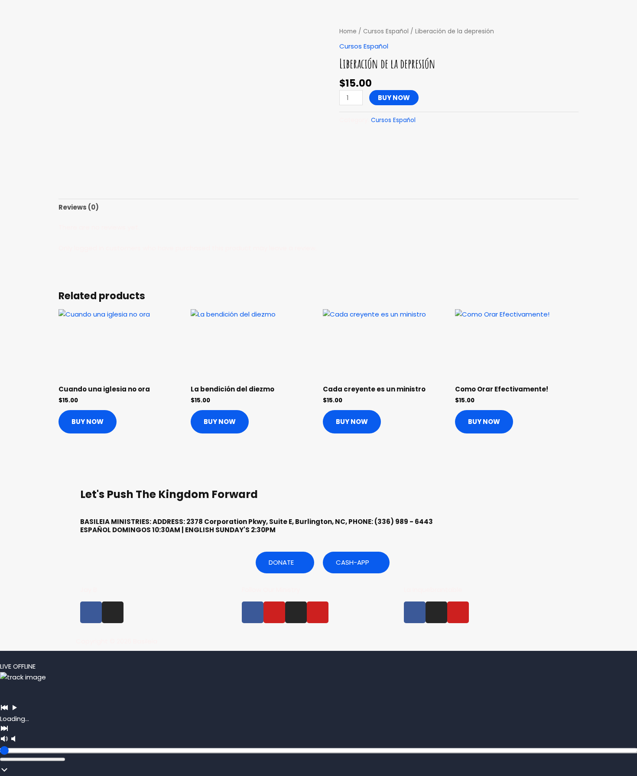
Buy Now (394, 97)
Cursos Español (386, 31)
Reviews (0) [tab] (78, 207)
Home (348, 31)
